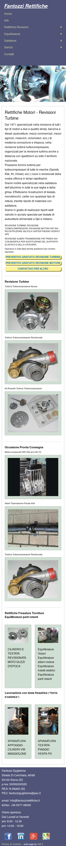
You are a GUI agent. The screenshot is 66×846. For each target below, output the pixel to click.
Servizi (8, 47)
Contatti (9, 54)
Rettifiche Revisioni (16, 27)
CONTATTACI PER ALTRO (33, 268)
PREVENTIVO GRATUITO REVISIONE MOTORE (33, 263)
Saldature (10, 40)
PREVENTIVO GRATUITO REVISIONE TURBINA (33, 257)
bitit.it (40, 844)
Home (8, 14)
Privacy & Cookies (11, 844)
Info (6, 20)
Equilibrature (12, 34)
